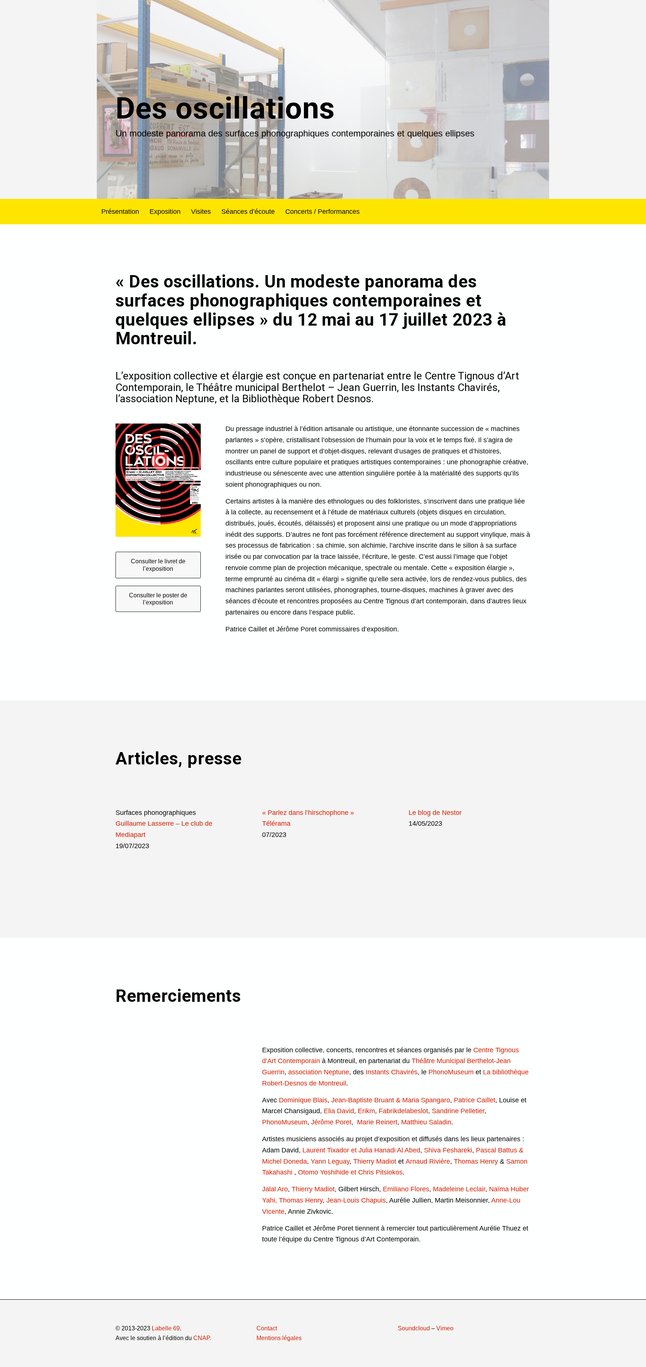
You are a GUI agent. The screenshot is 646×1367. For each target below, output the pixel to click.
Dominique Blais (303, 1100)
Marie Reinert (377, 1122)
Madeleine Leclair (459, 1189)
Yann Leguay (330, 1161)
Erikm (366, 1111)
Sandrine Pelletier (458, 1111)
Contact (266, 1328)
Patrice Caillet (474, 1100)
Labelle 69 (166, 1328)
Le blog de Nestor (435, 812)
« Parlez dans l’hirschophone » (308, 812)
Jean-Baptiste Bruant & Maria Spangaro (390, 1100)
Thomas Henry (476, 1161)
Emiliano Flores (406, 1189)
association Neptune (318, 1072)
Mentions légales (279, 1338)
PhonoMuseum (451, 1072)
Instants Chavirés (392, 1072)
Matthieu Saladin (426, 1122)
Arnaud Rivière (428, 1161)
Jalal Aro (275, 1189)
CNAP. (202, 1338)
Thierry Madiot (374, 1161)
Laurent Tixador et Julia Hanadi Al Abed (361, 1150)
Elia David (339, 1111)
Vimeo (444, 1328)
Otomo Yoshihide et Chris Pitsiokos (350, 1172)
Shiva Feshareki (448, 1150)
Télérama (276, 823)
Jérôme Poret (331, 1122)
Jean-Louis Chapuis (356, 1200)
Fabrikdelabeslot (403, 1111)
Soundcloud (414, 1328)
